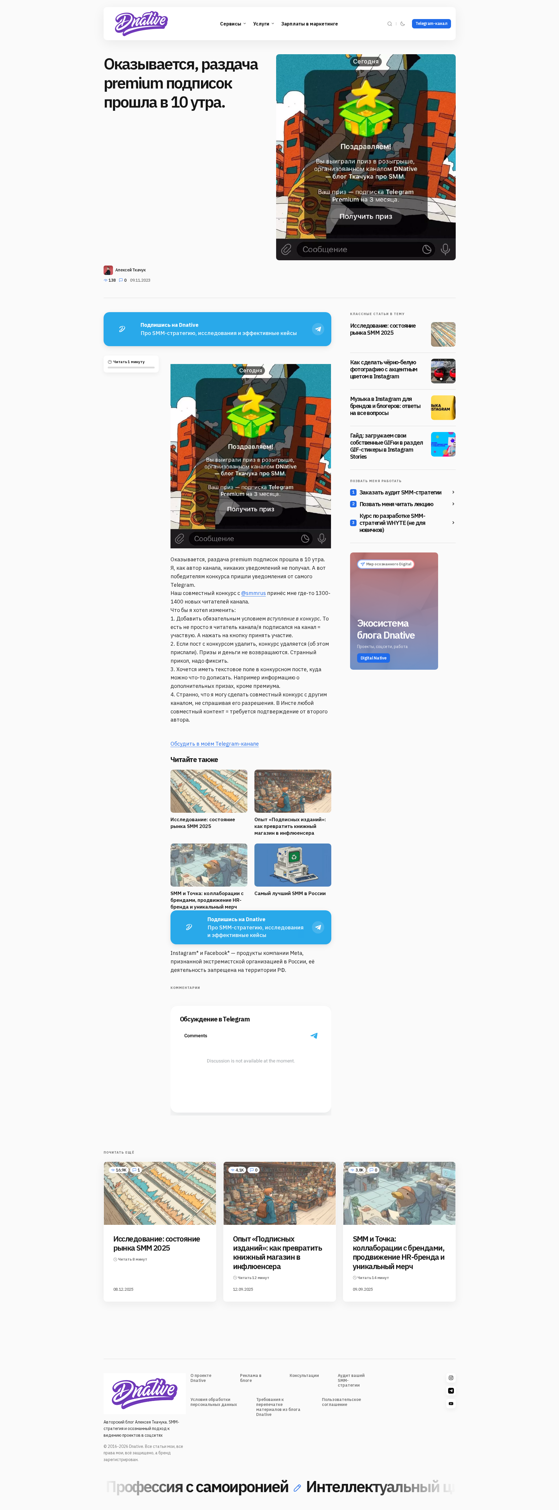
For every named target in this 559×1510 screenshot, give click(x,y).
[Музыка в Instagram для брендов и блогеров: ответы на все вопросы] (443, 407)
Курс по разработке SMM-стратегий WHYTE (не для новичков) (392, 522)
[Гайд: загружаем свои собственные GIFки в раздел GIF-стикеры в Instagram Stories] (443, 444)
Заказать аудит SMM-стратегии (400, 492)
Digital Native (373, 658)
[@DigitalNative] (451, 1403)
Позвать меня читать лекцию (396, 504)
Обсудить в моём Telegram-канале (214, 743)
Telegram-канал (431, 23)
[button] (389, 23)
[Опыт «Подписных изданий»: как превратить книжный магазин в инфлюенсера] (280, 1193)
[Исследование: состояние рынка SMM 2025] (443, 334)
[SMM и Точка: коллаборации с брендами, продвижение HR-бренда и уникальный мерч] (399, 1193)
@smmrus (253, 593)
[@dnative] (451, 1390)
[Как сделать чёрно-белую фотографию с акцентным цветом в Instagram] (443, 371)
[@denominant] (451, 1378)
